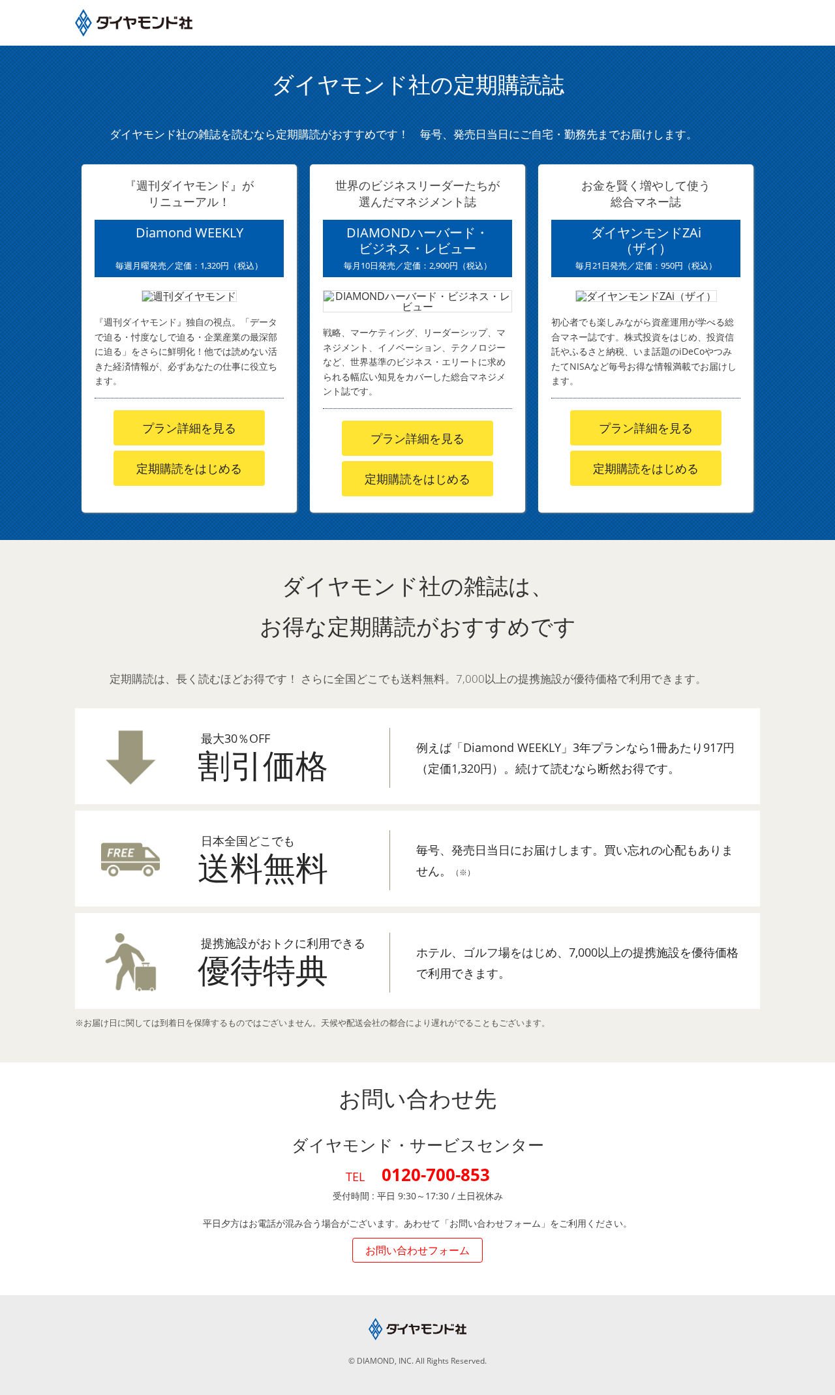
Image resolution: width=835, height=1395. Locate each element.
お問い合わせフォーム (417, 1250)
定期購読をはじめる (189, 468)
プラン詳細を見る (189, 428)
